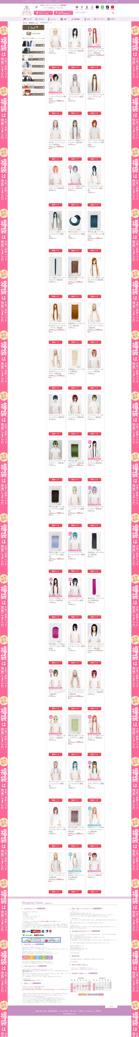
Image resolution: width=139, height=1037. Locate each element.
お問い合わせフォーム (27, 970)
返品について (90, 1011)
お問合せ (109, 1)
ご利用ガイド (81, 1011)
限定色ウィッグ (33, 22)
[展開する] (33, 46)
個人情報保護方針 (53, 1011)
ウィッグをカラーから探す (43, 13)
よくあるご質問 (63, 1011)
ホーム (25, 22)
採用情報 (98, 1011)
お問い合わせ (73, 1011)
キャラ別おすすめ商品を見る (63, 13)
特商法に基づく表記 (40, 1011)
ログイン (103, 1)
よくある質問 (114, 1)
